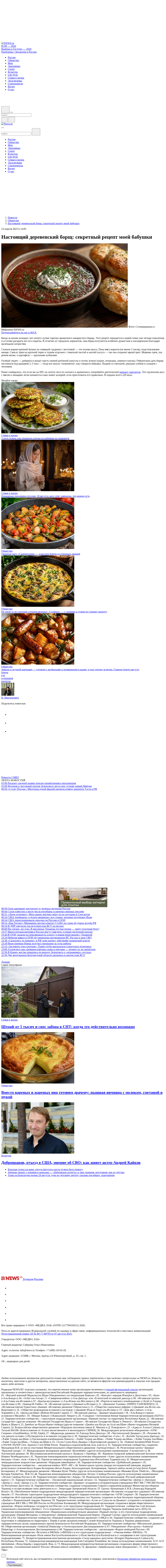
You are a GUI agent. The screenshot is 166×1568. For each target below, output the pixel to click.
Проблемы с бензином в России (19, 52)
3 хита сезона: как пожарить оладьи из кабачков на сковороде (35, 438)
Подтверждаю (15, 1565)
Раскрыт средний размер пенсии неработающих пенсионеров (38, 783)
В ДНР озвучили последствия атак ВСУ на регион (32, 926)
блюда (4, 672)
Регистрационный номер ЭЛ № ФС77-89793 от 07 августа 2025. (36, 1333)
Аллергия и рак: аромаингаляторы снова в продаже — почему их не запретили (48, 949)
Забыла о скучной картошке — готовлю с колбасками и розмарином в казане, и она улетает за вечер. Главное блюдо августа (70, 669)
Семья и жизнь (9, 435)
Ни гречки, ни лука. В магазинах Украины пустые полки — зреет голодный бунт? (50, 929)
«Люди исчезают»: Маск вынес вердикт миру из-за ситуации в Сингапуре (45, 914)
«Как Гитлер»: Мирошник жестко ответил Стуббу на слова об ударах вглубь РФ (48, 923)
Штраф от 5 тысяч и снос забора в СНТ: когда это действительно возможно (68, 1027)
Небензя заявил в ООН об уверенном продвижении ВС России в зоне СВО (46, 937)
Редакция (28, 1279)
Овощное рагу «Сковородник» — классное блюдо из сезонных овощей (40, 554)
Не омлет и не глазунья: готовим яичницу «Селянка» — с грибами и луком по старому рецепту (54, 611)
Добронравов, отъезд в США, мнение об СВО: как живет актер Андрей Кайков (71, 1162)
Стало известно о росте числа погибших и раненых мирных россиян (42, 911)
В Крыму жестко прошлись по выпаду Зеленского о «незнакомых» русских (46, 952)
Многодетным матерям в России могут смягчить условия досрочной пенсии (47, 931)
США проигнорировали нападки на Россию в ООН (33, 920)
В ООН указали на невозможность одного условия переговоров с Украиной (46, 934)
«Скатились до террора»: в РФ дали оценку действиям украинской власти (45, 940)
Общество (6, 551)
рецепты (6, 681)
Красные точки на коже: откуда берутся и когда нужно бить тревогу (45, 1169)
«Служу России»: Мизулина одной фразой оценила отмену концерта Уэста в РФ (49, 789)
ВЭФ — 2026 (8, 46)
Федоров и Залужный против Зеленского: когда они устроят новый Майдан (46, 786)
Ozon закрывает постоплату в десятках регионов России (35, 908)
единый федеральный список (121, 1389)
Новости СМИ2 (10, 777)
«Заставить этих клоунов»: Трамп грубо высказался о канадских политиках (46, 946)
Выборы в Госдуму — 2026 (16, 49)
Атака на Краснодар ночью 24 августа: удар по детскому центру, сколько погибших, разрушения (61, 1175)
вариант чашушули (130, 372)
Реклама (38, 1279)
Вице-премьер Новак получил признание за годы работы (36, 943)
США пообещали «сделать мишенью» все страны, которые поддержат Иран (46, 917)
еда (3, 675)
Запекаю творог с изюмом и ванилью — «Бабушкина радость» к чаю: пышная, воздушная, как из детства (66, 1172)
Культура (6, 1155)
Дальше (5, 962)
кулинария (7, 678)
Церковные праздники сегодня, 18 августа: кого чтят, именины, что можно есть (45, 496)
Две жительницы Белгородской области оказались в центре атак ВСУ (43, 955)
